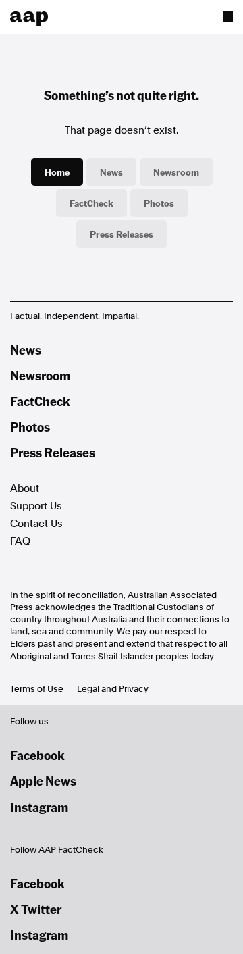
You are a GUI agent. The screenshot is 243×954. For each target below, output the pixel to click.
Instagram (39, 807)
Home (57, 172)
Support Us (36, 506)
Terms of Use (36, 689)
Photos (159, 203)
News (111, 172)
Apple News (43, 780)
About (24, 488)
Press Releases (121, 234)
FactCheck (91, 203)
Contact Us (36, 524)
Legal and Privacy (112, 689)
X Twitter (35, 909)
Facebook (37, 755)
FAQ (20, 541)
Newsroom (176, 172)
